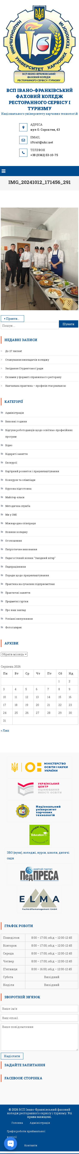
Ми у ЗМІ (11, 514)
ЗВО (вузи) (14, 852)
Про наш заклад (15, 610)
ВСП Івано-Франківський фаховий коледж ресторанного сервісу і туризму (39, 99)
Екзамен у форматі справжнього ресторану (33, 377)
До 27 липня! (13, 351)
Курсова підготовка (18, 488)
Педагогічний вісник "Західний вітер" (30, 558)
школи (52, 852)
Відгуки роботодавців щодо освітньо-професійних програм (39, 433)
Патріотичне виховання (21, 549)
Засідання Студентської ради (24, 368)
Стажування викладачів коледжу (27, 359)
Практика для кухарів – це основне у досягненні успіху (15, 319)
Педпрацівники (15, 566)
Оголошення (13, 540)
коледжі (29, 852)
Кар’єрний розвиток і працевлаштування (32, 471)
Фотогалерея (13, 627)
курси (41, 852)
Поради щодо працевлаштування (27, 575)
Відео (8, 445)
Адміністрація (14, 412)
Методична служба (17, 506)
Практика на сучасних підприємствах (30, 584)
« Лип (5, 730)
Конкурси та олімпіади (20, 479)
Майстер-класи (15, 497)
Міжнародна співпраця (20, 523)
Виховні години (16, 421)
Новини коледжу (16, 532)
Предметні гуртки (16, 601)
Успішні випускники (19, 618)
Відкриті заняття (16, 453)
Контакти (30, 1145)
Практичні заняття (17, 592)
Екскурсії (11, 462)
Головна (17, 1123)
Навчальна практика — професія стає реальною (35, 385)
